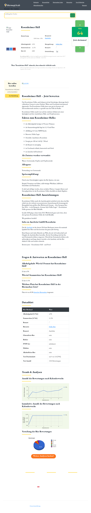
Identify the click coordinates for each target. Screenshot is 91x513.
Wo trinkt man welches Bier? (53, 492)
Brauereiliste (45, 2)
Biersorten (69, 2)
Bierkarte (36, 2)
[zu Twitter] (11, 49)
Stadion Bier (50, 484)
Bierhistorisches (50, 490)
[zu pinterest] (14, 49)
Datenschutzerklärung (31, 481)
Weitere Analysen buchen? (43, 456)
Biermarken (50, 481)
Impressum (28, 478)
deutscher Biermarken (40, 292)
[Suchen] (72, 15)
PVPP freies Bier (50, 487)
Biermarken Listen (58, 2)
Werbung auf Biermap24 (31, 487)
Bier (48, 475)
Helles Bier (59, 44)
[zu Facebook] (7, 49)
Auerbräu (48, 38)
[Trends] (57, 51)
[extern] (73, 476)
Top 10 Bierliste (80, 2)
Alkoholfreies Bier (38, 5)
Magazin (84, 5)
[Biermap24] (12, 5)
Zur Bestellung (13, 96)
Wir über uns (29, 484)
